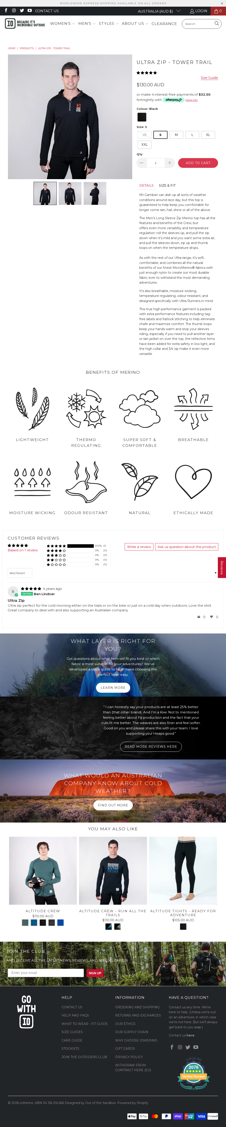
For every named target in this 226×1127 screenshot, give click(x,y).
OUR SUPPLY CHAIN (131, 1032)
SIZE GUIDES (72, 1032)
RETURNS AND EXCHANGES (138, 1015)
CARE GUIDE (72, 1040)
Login (201, 11)
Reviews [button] (222, 568)
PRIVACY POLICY (129, 1057)
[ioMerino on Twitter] (21, 11)
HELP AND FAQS (75, 1015)
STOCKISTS (70, 1049)
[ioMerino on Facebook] (5, 11)
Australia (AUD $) (156, 11)
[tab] (146, 185)
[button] (62, 23)
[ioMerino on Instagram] (13, 11)
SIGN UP (95, 973)
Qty (140, 154)
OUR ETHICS (125, 1024)
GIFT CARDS (125, 1049)
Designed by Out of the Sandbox (90, 1103)
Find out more (113, 805)
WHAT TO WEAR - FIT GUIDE (85, 1024)
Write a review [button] (139, 547)
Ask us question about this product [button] (187, 547)
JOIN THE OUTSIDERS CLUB (84, 1057)
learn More (113, 688)
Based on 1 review (23, 550)
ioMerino (26, 1103)
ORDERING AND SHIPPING (137, 1007)
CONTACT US (72, 1007)
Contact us (47, 11)
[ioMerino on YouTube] (29, 11)
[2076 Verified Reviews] (193, 1091)
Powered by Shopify (132, 1103)
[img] (31, 589)
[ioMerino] (24, 24)
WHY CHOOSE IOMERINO (136, 1040)
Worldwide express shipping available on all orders (113, 3)
